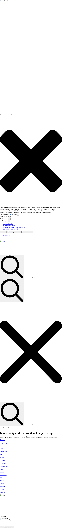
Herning (2, 486)
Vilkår (1, 469)
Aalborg (2, 481)
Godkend (3, 232)
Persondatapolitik (5, 466)
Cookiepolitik (7, 235)
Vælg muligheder (8, 224)
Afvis (8, 232)
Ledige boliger (4, 443)
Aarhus (2, 472)
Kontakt (2, 457)
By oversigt (3, 460)
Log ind (25, 428)
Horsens (2, 492)
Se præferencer (16, 232)
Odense (2, 478)
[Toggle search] (12, 290)
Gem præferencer (27, 232)
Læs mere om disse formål (10, 229)
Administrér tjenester (9, 225)
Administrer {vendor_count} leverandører (15, 227)
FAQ (1, 454)
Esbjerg (2, 484)
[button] (31, 161)
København (3, 475)
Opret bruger (17, 428)
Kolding (2, 489)
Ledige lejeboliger (6, 428)
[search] (12, 267)
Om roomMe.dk (4, 451)
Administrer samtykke (7, 527)
